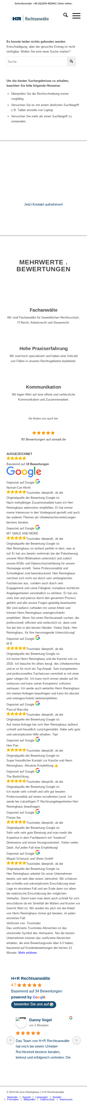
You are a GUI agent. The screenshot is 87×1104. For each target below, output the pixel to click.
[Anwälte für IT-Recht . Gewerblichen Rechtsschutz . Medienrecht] (36, 16)
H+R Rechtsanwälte (30, 978)
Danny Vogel (40, 1020)
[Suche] (63, 16)
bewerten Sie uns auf (31, 1004)
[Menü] (74, 16)
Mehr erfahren (27, 952)
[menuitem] (63, 16)
